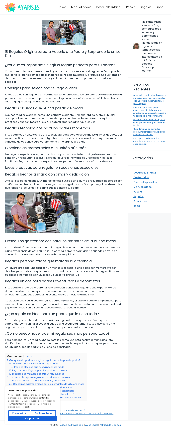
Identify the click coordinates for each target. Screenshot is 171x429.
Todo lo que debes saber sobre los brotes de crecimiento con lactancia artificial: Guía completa (60, 413)
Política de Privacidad (71, 425)
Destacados (141, 177)
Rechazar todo (43, 413)
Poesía (130, 7)
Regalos (145, 7)
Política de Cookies (110, 425)
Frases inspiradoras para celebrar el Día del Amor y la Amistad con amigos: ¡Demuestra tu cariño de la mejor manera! (149, 111)
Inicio (62, 7)
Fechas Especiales (145, 182)
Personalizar (19, 413)
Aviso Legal (91, 425)
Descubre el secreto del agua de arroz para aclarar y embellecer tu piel (149, 122)
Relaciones (140, 201)
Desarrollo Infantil (108, 7)
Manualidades (81, 7)
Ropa (159, 7)
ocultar (28, 356)
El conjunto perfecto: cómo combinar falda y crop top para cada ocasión (149, 141)
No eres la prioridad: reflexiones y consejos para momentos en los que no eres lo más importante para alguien (149, 99)
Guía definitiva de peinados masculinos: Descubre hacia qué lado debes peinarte (149, 132)
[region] (32, 405)
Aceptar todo (32, 418)
